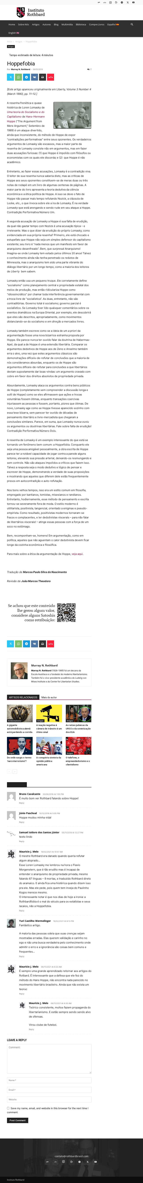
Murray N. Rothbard (20, 69)
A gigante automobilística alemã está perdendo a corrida (19, 728)
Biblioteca (81, 24)
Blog (56, 24)
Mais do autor (49, 697)
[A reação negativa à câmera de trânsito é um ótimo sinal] (49, 713)
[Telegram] (122, 2)
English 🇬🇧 (14, 32)
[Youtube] (133, 2)
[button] (132, 24)
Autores (47, 24)
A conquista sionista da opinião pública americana (48, 761)
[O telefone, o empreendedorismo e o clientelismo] (78, 746)
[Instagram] (110, 2)
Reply (21, 803)
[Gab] (98, 2)
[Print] (42, 77)
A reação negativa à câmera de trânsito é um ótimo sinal (49, 728)
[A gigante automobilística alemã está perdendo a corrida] (20, 713)
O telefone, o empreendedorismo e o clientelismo (78, 761)
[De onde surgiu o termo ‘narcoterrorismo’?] (20, 746)
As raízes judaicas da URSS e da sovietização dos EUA (78, 728)
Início (9, 41)
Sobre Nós (23, 24)
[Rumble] (116, 2)
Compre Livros (96, 24)
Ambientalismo (14, 720)
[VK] (34, 77)
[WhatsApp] (18, 77)
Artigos (35, 24)
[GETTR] (104, 2)
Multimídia (67, 24)
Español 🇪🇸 (113, 24)
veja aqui (77, 554)
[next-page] (15, 771)
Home (12, 24)
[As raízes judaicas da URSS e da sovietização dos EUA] (78, 713)
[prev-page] (9, 771)
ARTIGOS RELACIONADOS (23, 697)
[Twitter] (127, 2)
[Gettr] (50, 77)
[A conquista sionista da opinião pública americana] (49, 746)
